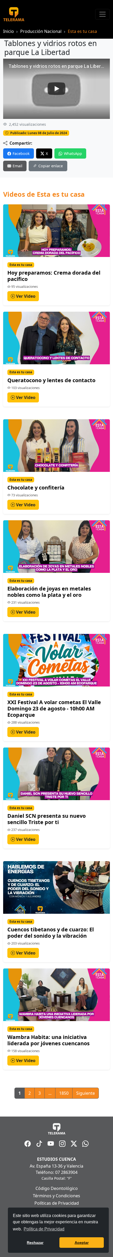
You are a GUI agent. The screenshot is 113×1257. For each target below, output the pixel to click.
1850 (64, 1093)
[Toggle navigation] (102, 14)
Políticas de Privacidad (56, 1203)
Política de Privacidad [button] (44, 1229)
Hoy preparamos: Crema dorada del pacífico (53, 275)
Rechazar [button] (35, 1242)
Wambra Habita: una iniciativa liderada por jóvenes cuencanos (48, 1040)
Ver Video (25, 296)
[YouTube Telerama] (51, 1143)
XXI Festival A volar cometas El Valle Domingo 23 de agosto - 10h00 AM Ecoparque (54, 708)
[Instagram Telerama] (62, 1143)
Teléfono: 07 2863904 (57, 1172)
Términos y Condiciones (56, 1196)
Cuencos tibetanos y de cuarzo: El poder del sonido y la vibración (50, 932)
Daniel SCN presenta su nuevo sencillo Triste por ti (46, 819)
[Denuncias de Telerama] (85, 1143)
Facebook (21, 153)
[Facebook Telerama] (27, 1143)
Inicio (8, 31)
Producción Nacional (40, 31)
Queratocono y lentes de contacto (51, 380)
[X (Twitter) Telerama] (74, 1143)
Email (17, 165)
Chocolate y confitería (35, 487)
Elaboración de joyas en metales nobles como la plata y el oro (49, 591)
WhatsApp (73, 153)
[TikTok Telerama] (39, 1143)
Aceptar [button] (82, 1242)
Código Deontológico (56, 1188)
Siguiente (85, 1093)
